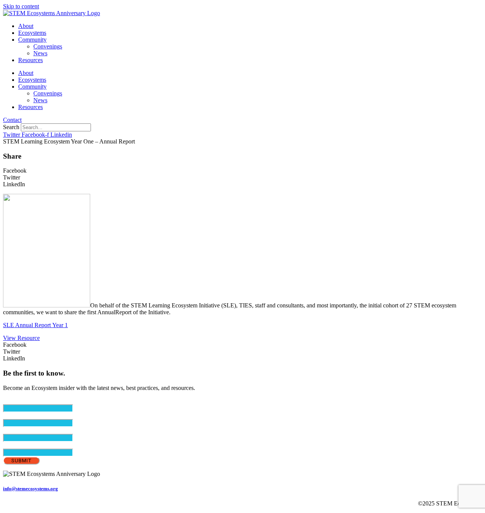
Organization (18, 445)
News (40, 53)
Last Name (29, 430)
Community (32, 39)
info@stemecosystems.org (30, 488)
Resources (30, 60)
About (25, 26)
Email (23, 401)
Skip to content (21, 6)
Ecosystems (32, 33)
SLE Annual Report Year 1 (35, 325)
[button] (242, 170)
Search (11, 127)
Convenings (47, 46)
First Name (29, 415)
